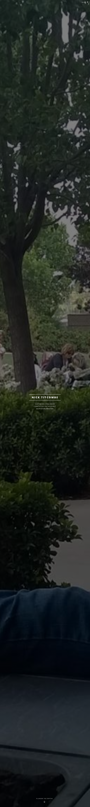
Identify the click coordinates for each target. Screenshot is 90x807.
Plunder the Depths (44, 798)
